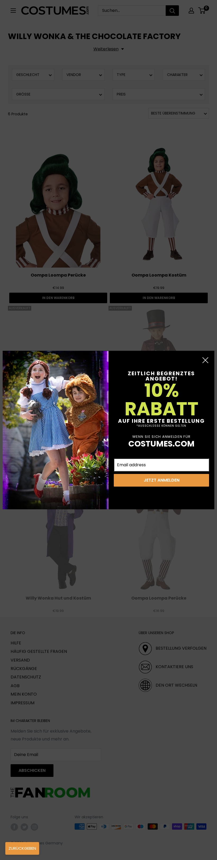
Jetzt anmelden (161, 480)
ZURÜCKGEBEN (22, 848)
